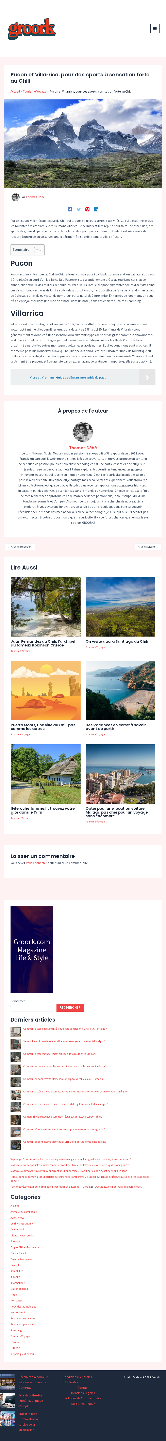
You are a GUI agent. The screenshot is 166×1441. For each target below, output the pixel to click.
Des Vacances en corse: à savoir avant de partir (116, 726)
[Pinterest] (87, 209)
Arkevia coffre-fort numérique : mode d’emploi (31, 1400)
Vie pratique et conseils (23, 1354)
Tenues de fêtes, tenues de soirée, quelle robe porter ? (101, 1165)
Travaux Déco (18, 1342)
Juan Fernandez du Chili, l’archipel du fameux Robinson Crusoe (43, 643)
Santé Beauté (18, 1312)
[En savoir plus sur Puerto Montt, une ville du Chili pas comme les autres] (45, 690)
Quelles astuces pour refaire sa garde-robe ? (118, 1186)
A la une (15, 1205)
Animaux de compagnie (24, 1212)
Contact (83, 1388)
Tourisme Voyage (20, 650)
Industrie (15, 1277)
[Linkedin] (96, 209)
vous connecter (36, 863)
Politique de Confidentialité (83, 1398)
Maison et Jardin (20, 1289)
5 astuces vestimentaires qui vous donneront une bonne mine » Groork (49, 1171)
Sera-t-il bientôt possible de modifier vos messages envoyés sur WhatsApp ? (64, 1041)
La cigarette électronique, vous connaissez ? (107, 1159)
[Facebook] (70, 209)
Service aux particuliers (23, 1324)
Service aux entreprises (23, 1318)
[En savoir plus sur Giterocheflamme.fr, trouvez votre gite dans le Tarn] (45, 773)
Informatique (18, 1283)
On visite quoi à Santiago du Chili (117, 641)
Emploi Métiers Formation (25, 1247)
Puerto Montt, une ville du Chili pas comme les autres (43, 726)
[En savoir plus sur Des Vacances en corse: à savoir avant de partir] (120, 690)
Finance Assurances (21, 1259)
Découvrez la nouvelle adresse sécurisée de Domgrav (33, 1382)
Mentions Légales (83, 1393)
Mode (14, 1294)
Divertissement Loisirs (22, 1235)
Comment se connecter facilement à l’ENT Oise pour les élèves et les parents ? (65, 1141)
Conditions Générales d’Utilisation (77, 1379)
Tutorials (15, 1348)
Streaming (16, 1330)
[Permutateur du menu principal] (155, 28)
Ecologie (15, 1241)
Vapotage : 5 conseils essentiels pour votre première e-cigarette (45, 1159)
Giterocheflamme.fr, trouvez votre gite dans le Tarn (43, 810)
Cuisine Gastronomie (22, 1223)
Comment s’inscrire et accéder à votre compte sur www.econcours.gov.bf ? (64, 1129)
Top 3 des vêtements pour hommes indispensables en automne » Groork (50, 1186)
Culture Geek (17, 1229)
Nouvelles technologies (23, 1306)
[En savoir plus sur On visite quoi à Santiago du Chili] (120, 606)
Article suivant (148, 546)
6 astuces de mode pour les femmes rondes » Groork (39, 1165)
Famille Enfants (19, 1253)
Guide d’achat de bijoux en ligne (109, 1171)
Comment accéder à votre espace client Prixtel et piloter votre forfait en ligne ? (66, 1104)
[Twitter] (79, 209)
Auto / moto (17, 1217)
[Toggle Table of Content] (35, 250)
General (15, 1265)
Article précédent (19, 546)
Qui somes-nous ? (83, 1404)
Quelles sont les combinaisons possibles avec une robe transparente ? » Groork (53, 1177)
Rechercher (18, 1001)
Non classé (16, 1300)
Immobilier (16, 1271)
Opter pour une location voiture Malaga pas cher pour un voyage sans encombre (117, 812)
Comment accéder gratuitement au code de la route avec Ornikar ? (59, 1054)
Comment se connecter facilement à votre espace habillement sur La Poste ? (64, 1066)
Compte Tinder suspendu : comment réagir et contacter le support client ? (63, 1116)
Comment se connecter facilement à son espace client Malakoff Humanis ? (63, 1079)
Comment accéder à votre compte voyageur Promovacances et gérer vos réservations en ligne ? (75, 1091)
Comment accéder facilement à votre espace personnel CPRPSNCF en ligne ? (65, 1028)
